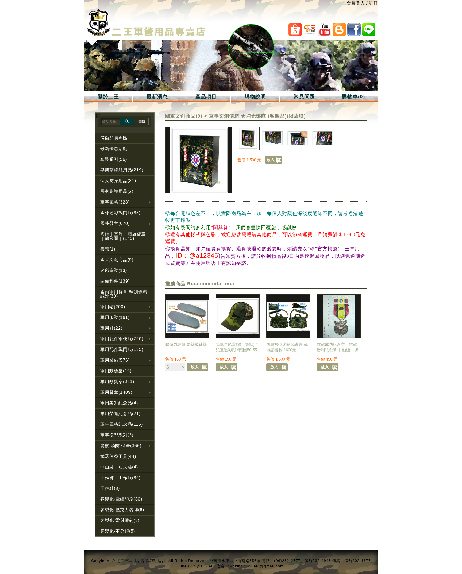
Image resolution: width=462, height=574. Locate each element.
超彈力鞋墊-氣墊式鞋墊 (186, 344)
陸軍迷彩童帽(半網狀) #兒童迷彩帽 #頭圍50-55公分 (237, 349)
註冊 (373, 3)
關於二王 (108, 96)
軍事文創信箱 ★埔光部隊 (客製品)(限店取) (257, 116)
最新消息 (157, 96)
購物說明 (255, 96)
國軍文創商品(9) (183, 116)
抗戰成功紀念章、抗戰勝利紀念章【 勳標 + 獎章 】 (338, 349)
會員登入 (356, 3)
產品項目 (206, 96)
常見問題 (304, 96)
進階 (141, 121)
